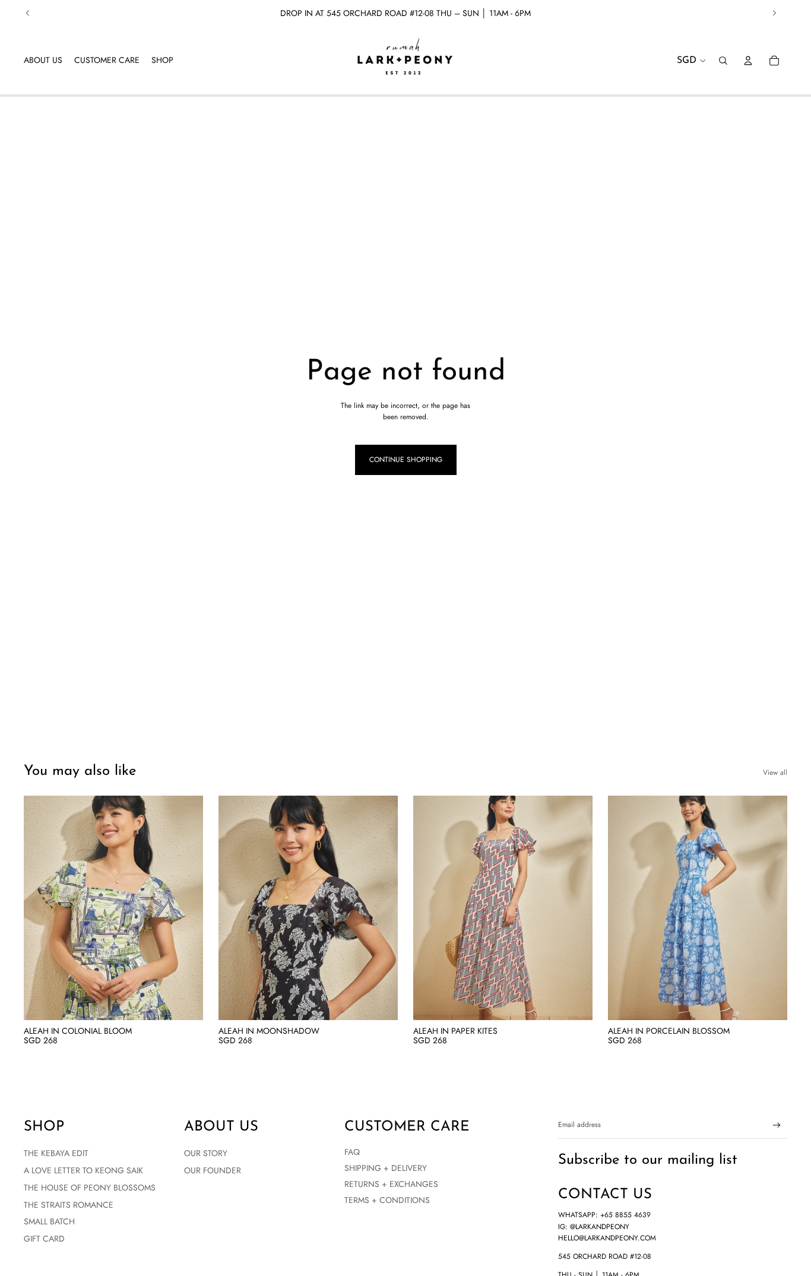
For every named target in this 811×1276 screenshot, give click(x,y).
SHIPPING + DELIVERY (385, 1168)
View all (775, 772)
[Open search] (723, 61)
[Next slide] (774, 13)
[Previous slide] (28, 13)
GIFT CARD (44, 1239)
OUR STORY (205, 1153)
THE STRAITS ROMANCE (68, 1205)
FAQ (352, 1152)
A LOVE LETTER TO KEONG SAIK (83, 1170)
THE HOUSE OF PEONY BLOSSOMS (90, 1187)
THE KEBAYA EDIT (56, 1153)
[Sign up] (776, 1125)
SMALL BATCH (49, 1221)
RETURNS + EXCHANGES (391, 1184)
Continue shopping (405, 459)
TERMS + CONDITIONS (387, 1200)
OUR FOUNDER (212, 1170)
